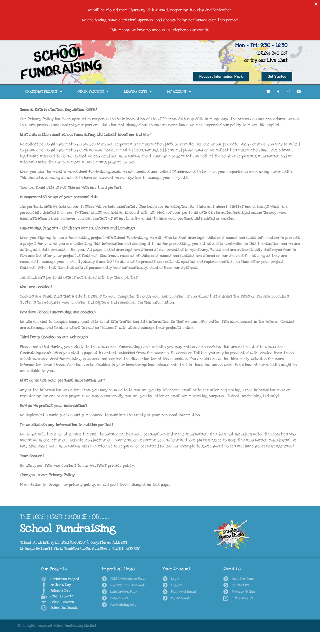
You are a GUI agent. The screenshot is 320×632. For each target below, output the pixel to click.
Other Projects (91, 91)
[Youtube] (298, 91)
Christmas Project (41, 91)
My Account (176, 91)
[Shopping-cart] (268, 91)
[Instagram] (288, 91)
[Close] (316, 4)
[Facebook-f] (278, 91)
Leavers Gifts (135, 91)
